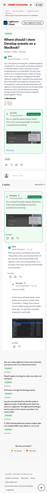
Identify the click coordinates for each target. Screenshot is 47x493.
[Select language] (31, 5)
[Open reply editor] (23, 175)
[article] (23, 216)
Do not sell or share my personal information (19, 486)
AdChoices (10, 490)
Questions (8, 13)
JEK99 (10, 56)
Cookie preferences (11, 482)
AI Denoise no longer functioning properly (19, 390)
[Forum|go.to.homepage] (18, 5)
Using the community (12, 478)
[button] (4, 5)
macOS (7, 159)
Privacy (32, 478)
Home (7, 11)
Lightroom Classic (33, 11)
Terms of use (24, 478)
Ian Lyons (13, 113)
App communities (18, 11)
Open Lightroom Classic (32, 23)
